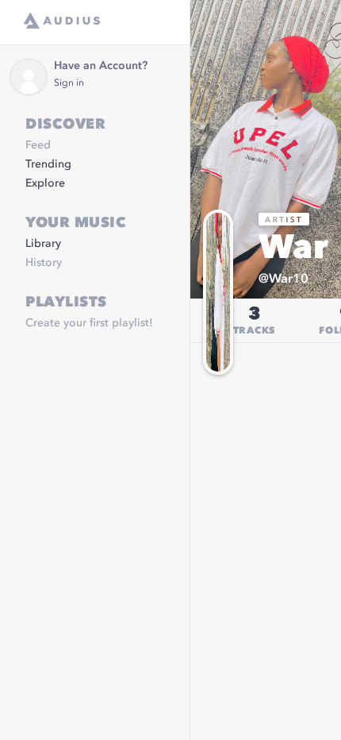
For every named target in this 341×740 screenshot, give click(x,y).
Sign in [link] (69, 83)
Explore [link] (45, 183)
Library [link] (43, 243)
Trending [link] (48, 164)
